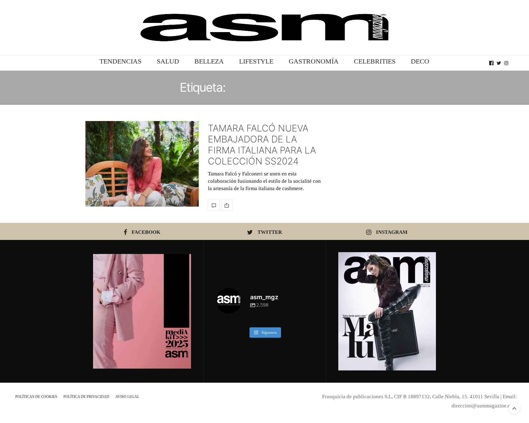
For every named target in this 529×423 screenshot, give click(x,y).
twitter (269, 232)
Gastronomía (314, 61)
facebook (146, 232)
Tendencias (120, 61)
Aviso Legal (127, 397)
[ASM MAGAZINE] (264, 27)
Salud (168, 61)
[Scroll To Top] (514, 408)
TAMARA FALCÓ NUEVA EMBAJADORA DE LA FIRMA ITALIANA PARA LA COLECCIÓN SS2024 (262, 145)
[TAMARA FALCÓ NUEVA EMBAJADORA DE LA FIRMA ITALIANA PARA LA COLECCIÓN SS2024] (142, 164)
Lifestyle (256, 61)
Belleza (209, 61)
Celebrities (375, 61)
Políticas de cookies (36, 397)
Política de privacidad (86, 397)
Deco (420, 61)
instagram (391, 232)
